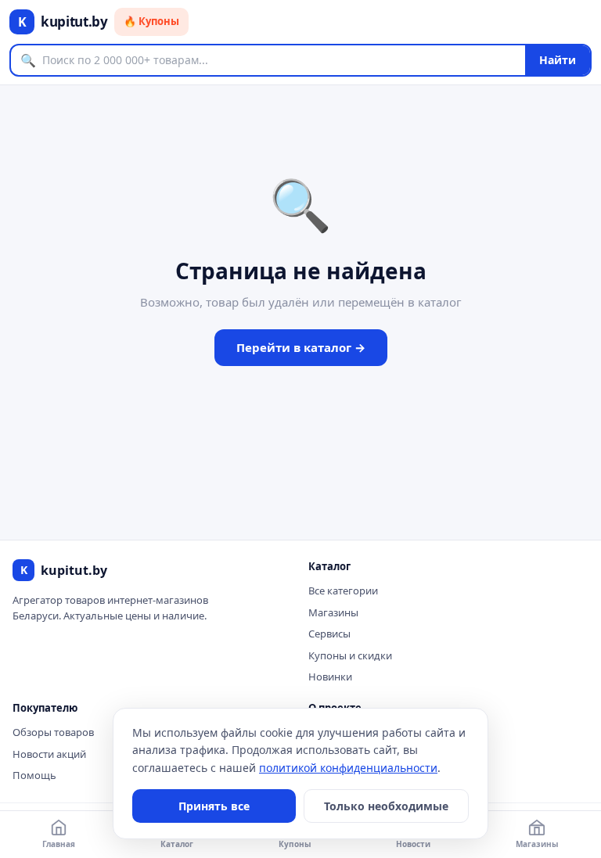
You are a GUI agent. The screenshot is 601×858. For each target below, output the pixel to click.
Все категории (343, 590)
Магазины (333, 612)
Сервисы (329, 633)
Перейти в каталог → (300, 347)
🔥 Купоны (151, 21)
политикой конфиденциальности (348, 767)
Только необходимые (386, 806)
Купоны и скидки (350, 655)
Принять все (214, 806)
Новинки (330, 677)
